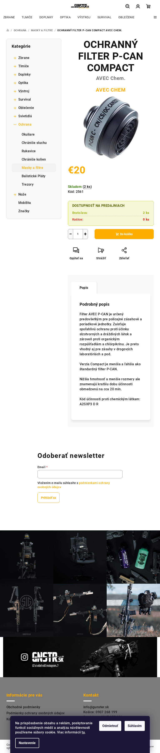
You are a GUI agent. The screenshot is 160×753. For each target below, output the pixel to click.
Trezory (28, 184)
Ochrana (25, 124)
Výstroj (23, 91)
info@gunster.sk (96, 707)
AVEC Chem (110, 90)
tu (83, 732)
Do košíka (126, 234)
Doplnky (24, 74)
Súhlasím (135, 726)
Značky (24, 211)
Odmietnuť (110, 726)
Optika (23, 83)
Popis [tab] (84, 288)
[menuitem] (9, 17)
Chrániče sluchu (34, 143)
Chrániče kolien (34, 159)
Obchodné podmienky (23, 707)
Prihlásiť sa (48, 497)
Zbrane (24, 58)
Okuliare (28, 134)
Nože (22, 194)
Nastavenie (27, 743)
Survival (24, 99)
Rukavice (29, 151)
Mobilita (24, 203)
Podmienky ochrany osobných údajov (35, 713)
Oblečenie (26, 108)
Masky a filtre (32, 168)
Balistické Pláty (34, 176)
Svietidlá (25, 116)
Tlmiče (23, 66)
